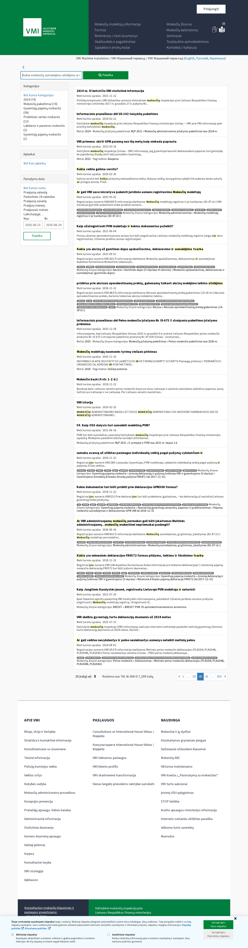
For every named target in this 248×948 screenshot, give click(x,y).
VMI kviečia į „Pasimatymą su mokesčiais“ (189, 775)
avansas (81, 470)
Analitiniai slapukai (123, 934)
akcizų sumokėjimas (125, 267)
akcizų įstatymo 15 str (144, 301)
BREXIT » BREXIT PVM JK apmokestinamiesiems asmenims (149, 607)
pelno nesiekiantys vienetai (204, 658)
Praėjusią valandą (35, 192)
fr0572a (107, 573)
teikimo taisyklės (85, 576)
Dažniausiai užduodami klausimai (183, 749)
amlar (112, 307)
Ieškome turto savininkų (177, 827)
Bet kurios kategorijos (38, 95)
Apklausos (31, 880)
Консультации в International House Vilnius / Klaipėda (123, 747)
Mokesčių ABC (170, 758)
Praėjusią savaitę (34, 201)
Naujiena (113, 159)
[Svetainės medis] (223, 24)
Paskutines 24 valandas (39, 197)
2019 (29, 99)
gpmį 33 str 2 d (190, 470)
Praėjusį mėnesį (34, 205)
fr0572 (107, 470)
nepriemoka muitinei (211, 542)
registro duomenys (161, 210)
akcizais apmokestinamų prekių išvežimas (175, 301)
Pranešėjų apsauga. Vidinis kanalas (47, 810)
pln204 (80, 658)
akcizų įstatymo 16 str (149, 304)
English (190, 58)
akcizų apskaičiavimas (147, 267)
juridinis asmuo (214, 210)
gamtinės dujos (185, 267)
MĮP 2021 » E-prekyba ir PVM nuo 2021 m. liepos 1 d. (146, 443)
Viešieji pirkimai (117, 369)
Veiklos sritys (33, 775)
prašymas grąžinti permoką (195, 505)
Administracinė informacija (42, 819)
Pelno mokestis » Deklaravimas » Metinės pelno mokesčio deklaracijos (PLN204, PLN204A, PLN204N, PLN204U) (150, 662)
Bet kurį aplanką (34, 163)
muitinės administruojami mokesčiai (183, 542)
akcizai (81, 267)
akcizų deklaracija (167, 267)
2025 (88, 341)
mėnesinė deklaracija (181, 573)
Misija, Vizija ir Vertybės (40, 731)
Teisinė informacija (37, 758)
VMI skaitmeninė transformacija (114, 775)
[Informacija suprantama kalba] (222, 31)
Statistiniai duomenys (39, 827)
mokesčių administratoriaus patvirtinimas (161, 505)
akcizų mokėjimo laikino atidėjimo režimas (96, 304)
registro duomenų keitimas (109, 213)
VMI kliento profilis (105, 766)
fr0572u (116, 573)
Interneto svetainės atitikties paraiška (187, 819)
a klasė (81, 573)
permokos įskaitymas (135, 542)
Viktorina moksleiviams (176, 766)
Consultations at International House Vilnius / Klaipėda (123, 733)
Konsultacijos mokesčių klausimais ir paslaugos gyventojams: (49, 910)
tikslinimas (134, 573)
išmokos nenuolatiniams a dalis (109, 576)
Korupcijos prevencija (38, 801)
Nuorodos (167, 836)
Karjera (29, 854)
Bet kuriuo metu (34, 188)
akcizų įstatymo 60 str (204, 267)
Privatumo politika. (36, 928)
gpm (115, 470)
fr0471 (99, 470)
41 (206, 676)
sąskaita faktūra (173, 470)
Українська (217, 58)
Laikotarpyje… (33, 214)
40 (200, 676)
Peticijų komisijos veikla (40, 766)
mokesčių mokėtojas (113, 210)
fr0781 (85, 505)
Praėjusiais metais (35, 210)
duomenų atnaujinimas (182, 210)
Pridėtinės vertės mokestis (41, 119)
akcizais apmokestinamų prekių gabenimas (113, 301)
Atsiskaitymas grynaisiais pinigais (183, 740)
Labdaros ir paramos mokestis (44, 128)
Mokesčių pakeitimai (40, 104)
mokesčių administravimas (89, 210)
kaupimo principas (155, 470)
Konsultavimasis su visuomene (45, 749)
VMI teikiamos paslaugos (110, 758)
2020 (88, 369)
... (188, 676)
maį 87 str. (118, 542)
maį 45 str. (200, 210)
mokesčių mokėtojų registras (137, 210)
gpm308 (123, 470)
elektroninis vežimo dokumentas (92, 307)
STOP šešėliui (170, 801)
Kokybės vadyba (35, 784)
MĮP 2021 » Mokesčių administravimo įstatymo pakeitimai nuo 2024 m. (174, 131)
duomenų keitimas (86, 213)
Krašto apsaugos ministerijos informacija (189, 810)
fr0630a (90, 267)
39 (194, 676)
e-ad (89, 301)
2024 (88, 131)
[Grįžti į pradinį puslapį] (23, 67)
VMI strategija (33, 871)
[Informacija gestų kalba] (215, 31)
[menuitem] (118, 24)
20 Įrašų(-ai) (83, 676)
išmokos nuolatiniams (203, 573)
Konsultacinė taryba (37, 862)
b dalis (89, 573)
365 (219, 676)
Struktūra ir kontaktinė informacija (47, 740)
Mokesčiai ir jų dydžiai (175, 731)
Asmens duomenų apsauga (42, 836)
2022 (88, 159)
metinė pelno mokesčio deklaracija (118, 658)
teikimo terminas (149, 573)
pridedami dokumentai (130, 505)
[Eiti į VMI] (39, 27)
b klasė (91, 470)
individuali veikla (137, 470)
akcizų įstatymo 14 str (127, 304)
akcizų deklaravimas (105, 267)
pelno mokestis (93, 658)
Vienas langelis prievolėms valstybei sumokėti (123, 784)
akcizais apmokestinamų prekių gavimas (179, 304)
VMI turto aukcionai (174, 784)
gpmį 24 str (164, 573)
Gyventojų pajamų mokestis (42, 110)
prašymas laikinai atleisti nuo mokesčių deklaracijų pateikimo (162, 658)
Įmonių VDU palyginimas (177, 793)
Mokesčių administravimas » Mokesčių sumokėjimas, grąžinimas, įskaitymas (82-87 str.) (167, 545)
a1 (79, 505)
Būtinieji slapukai (26, 934)
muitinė (81, 542)
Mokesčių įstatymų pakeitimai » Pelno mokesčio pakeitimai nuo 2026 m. (173, 341)
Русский (202, 58)
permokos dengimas (156, 542)
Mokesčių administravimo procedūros (49, 793)
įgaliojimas (112, 505)
